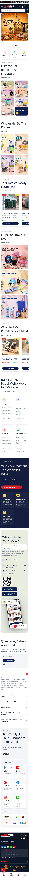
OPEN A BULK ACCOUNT (10, 487)
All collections (5, 242)
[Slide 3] (16, 45)
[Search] (26, 10)
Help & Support (5, 1)
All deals (4, 131)
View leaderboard (7, 335)
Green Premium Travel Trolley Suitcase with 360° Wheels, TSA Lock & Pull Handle (10, 214)
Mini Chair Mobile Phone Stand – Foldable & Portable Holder (10, 358)
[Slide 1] (13, 45)
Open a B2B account (8, 391)
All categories (5, 77)
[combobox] (14, 10)
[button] (2, 6)
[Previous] (10, 45)
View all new (5, 190)
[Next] (19, 45)
